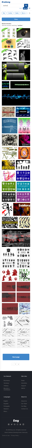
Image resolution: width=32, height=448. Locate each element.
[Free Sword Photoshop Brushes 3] (23, 332)
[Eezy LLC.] (16, 420)
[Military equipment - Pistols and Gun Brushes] (24, 222)
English (6, 401)
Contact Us (24, 408)
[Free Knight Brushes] (9, 253)
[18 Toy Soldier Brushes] (24, 275)
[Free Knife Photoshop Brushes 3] (9, 297)
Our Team (24, 403)
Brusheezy (7, 380)
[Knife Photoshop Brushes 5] (10, 308)
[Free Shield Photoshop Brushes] (23, 253)
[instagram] (17, 424)
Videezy (6, 385)
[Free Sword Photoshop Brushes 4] (9, 343)
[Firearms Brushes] (9, 125)
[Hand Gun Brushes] (10, 55)
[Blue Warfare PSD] (16, 98)
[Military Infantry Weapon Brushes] (9, 153)
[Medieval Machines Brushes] (7, 321)
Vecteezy (6, 383)
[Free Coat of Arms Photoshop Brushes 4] (23, 186)
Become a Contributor (7, 388)
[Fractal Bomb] (24, 140)
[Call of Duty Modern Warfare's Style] (20, 85)
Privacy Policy (15, 435)
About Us (24, 401)
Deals (23, 380)
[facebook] (8, 424)
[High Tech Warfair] (10, 140)
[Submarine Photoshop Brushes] (23, 112)
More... (6, 411)
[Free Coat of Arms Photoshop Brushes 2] (23, 176)
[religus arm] (24, 125)
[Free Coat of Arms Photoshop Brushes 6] (9, 197)
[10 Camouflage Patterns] (10, 222)
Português (7, 406)
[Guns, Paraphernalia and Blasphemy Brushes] (7, 209)
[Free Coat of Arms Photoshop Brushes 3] (9, 186)
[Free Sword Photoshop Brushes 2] (9, 332)
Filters (16, 19)
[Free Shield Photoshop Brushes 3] (23, 263)
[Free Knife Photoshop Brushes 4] (23, 297)
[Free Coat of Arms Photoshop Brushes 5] (23, 197)
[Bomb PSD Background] (23, 33)
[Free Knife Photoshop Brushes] (9, 287)
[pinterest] (14, 424)
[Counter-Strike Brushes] (10, 275)
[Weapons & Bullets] (8, 112)
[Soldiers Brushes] (21, 209)
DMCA (23, 388)
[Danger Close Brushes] (24, 153)
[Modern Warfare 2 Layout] (16, 71)
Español (6, 403)
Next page (16, 357)
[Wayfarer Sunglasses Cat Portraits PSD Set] (9, 43)
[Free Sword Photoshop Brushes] (22, 321)
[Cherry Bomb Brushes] (8, 165)
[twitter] (11, 424)
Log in (20, 8)
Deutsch (6, 408)
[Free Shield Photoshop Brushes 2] (9, 263)
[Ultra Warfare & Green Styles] (5, 85)
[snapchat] (20, 424)
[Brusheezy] (6, 2)
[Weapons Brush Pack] (23, 43)
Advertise (24, 383)
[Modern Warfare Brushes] (24, 55)
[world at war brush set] (16, 238)
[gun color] (8, 176)
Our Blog (23, 406)
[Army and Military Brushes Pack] (9, 33)
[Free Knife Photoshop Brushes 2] (23, 287)
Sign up (25, 8)
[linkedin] (23, 424)
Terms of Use (6, 435)
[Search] (26, 5)
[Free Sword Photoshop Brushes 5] (23, 343)
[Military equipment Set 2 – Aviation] (24, 308)
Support (23, 385)
